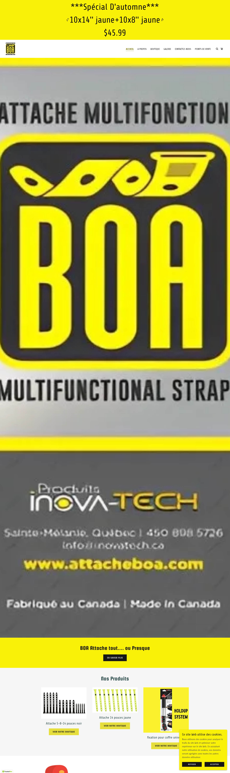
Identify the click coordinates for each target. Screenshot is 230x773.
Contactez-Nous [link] (183, 49)
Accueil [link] (130, 49)
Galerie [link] (167, 49)
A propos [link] (142, 49)
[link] (10, 48)
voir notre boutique (64, 732)
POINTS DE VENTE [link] (203, 49)
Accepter (214, 764)
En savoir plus (115, 658)
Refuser (192, 764)
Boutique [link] (155, 49)
